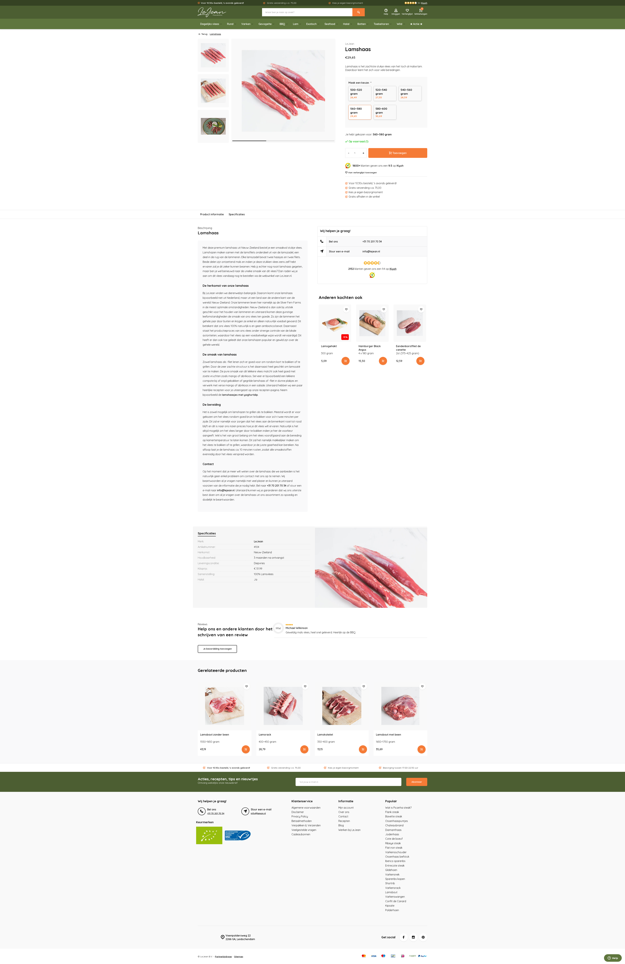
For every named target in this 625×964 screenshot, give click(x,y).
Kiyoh (400, 165)
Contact (343, 816)
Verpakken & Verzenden (306, 825)
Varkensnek (392, 874)
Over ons (343, 812)
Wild (399, 24)
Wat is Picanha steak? (398, 807)
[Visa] (373, 956)
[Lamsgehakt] (335, 323)
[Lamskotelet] (342, 706)
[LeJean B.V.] (217, 12)
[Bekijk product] (345, 361)
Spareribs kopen (395, 879)
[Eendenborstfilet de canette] (410, 323)
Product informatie (212, 214)
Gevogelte (265, 24)
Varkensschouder (396, 852)
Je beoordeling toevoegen (217, 648)
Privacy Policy (300, 816)
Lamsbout (391, 892)
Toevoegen (399, 153)
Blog (341, 825)
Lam (295, 24)
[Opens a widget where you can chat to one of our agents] (613, 958)
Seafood (330, 24)
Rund (230, 24)
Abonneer (416, 781)
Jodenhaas (392, 834)
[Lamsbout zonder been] (224, 706)
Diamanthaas (393, 830)
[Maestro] (383, 956)
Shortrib (390, 883)
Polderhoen (392, 910)
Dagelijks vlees (209, 24)
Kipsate (389, 905)
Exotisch (311, 24)
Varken (245, 24)
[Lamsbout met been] (400, 706)
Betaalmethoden (302, 821)
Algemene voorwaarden (306, 807)
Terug (204, 34)
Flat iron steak (393, 847)
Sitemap (238, 956)
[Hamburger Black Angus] (372, 323)
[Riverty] (413, 956)
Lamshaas (215, 34)
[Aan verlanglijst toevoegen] (346, 309)
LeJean (349, 43)
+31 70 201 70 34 (276, 485)
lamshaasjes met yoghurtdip (240, 394)
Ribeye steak (393, 843)
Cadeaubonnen (301, 834)
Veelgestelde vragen (304, 830)
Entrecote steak (394, 865)
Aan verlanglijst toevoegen (362, 172)
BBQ (282, 24)
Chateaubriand (394, 825)
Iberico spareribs (395, 861)
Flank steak (392, 812)
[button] (329, 91)
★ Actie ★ (416, 24)
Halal (346, 24)
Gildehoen (391, 870)
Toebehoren (381, 24)
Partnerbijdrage (223, 956)
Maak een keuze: (359, 82)
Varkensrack (393, 887)
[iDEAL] (403, 956)
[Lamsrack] (283, 706)
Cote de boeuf (394, 838)
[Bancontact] (393, 956)
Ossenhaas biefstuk (397, 856)
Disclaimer (298, 812)
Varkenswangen (395, 896)
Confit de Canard (395, 901)
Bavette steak (393, 816)
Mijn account (346, 807)
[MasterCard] (364, 956)
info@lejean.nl (226, 490)
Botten (361, 24)
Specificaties (237, 214)
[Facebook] (404, 937)
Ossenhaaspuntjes (396, 821)
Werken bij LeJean (349, 830)
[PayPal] (422, 956)
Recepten (344, 821)
